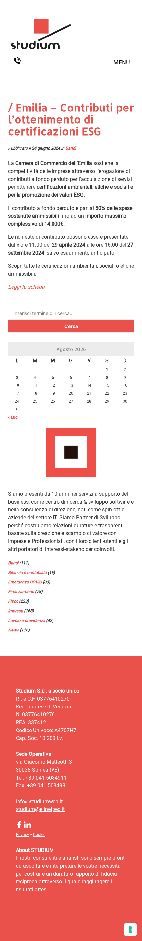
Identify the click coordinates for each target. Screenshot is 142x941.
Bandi (70, 148)
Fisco (13, 601)
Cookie (39, 834)
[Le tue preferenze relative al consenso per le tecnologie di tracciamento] (130, 929)
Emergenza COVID (25, 582)
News (13, 630)
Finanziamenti (21, 591)
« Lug (13, 417)
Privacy (22, 834)
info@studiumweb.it (39, 801)
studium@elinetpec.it (40, 809)
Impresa (15, 610)
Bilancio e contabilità (27, 572)
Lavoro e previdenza (26, 620)
